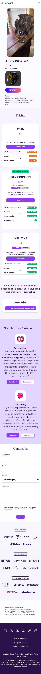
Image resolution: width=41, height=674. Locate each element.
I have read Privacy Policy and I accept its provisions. (20, 509)
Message (5, 486)
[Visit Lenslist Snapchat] (17, 631)
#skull (7, 104)
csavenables (13, 68)
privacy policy (20, 639)
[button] (38, 479)
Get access (20, 259)
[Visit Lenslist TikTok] (23, 631)
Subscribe (20, 200)
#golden (23, 98)
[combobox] (20, 480)
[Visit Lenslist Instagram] (5, 631)
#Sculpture (21, 102)
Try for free (20, 147)
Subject (5, 475)
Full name (6, 455)
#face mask (9, 98)
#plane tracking (11, 102)
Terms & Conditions (17, 654)
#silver (28, 102)
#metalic (17, 100)
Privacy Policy (33, 654)
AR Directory (10, 665)
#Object (31, 100)
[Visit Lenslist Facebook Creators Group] (35, 631)
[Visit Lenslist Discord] (29, 631)
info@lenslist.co (20, 643)
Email (4, 465)
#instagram (9, 100)
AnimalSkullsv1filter (16, 63)
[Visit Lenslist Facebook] (11, 631)
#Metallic (24, 100)
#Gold (17, 98)
